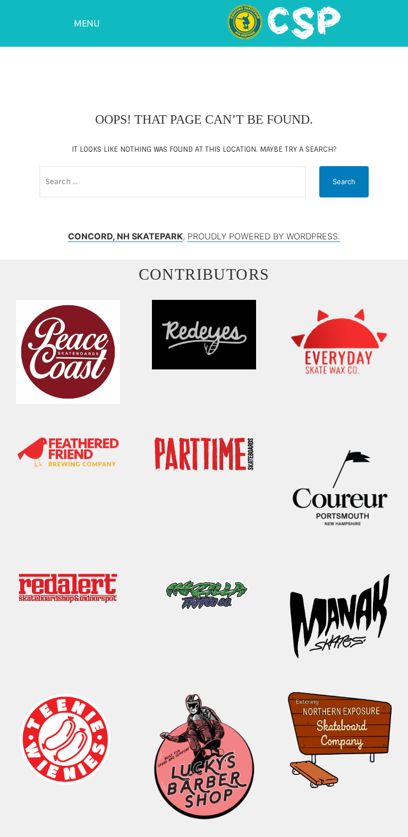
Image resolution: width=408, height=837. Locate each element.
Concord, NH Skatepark (125, 236)
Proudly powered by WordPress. (264, 236)
